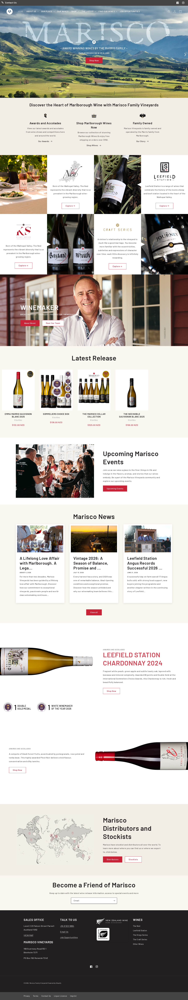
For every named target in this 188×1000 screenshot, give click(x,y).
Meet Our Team (53, 323)
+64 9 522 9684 (67, 926)
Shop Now (94, 60)
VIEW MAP (28, 935)
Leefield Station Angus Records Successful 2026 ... (144, 563)
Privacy (27, 996)
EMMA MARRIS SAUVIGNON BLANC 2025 (18, 415)
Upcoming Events (115, 488)
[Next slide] (185, 54)
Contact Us (46, 996)
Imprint (73, 996)
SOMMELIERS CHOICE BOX (56, 414)
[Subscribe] (114, 901)
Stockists (133, 859)
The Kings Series (140, 935)
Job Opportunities (69, 937)
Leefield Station (140, 930)
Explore (69, 206)
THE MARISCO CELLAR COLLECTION (93, 415)
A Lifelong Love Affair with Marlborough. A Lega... (40, 563)
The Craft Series (140, 939)
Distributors (112, 859)
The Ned (136, 926)
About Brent (30, 323)
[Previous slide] (3, 54)
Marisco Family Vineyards (38, 983)
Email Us (64, 931)
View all (94, 612)
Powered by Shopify (54, 983)
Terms (35, 996)
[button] (32, 11)
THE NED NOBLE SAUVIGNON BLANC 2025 (132, 415)
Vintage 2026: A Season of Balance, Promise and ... (90, 563)
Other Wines (138, 944)
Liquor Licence (60, 996)
